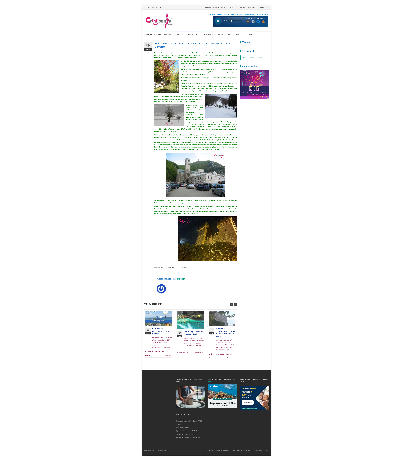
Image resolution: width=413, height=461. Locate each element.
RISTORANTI (218, 35)
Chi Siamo (242, 7)
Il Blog (262, 7)
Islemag (146, 451)
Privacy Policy (252, 7)
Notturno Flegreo (182, 427)
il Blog (163, 352)
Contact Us (232, 7)
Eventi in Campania (219, 7)
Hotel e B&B (206, 35)
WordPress (162, 451)
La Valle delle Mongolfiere (186, 35)
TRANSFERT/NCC (233, 35)
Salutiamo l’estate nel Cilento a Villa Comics (161, 331)
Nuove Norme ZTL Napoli (253, 58)
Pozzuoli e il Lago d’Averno (185, 434)
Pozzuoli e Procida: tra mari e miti (188, 437)
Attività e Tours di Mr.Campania (157, 35)
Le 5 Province (248, 35)
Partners (208, 7)
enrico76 (184, 267)
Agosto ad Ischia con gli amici (187, 431)
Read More (167, 355)
